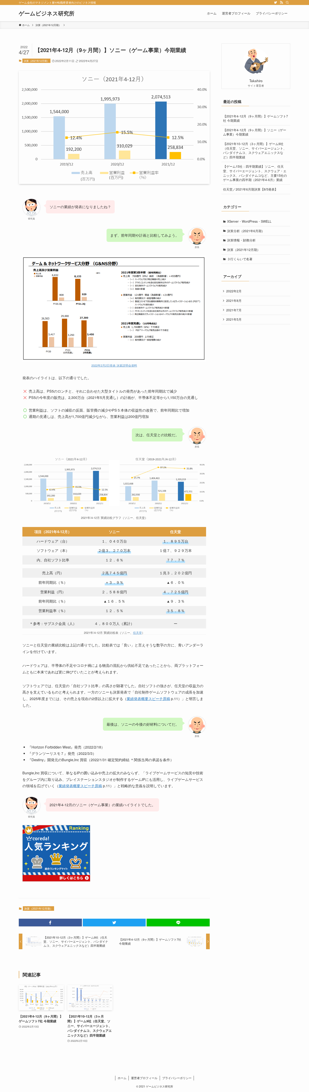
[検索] (287, 2)
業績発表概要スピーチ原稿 (148, 698)
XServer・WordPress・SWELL (249, 221)
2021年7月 (234, 310)
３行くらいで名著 (239, 259)
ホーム (122, 1078)
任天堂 (137, 632)
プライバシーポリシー (177, 1078)
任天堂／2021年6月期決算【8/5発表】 (250, 189)
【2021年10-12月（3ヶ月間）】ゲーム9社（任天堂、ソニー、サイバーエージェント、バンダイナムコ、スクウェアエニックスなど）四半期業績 (254, 150)
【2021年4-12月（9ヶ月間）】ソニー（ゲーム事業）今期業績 (254, 132)
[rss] (281, 2)
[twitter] (275, 2)
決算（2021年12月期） (36, 60)
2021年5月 (234, 319)
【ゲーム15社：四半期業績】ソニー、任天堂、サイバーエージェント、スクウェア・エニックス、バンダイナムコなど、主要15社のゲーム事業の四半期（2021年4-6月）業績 (255, 173)
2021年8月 (234, 300)
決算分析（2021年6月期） (246, 231)
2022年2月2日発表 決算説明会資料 (114, 365)
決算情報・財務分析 (241, 240)
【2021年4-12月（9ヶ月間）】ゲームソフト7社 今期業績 (255, 118)
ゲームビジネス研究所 (46, 13)
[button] (50, 922)
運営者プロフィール (144, 1078)
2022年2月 (234, 291)
